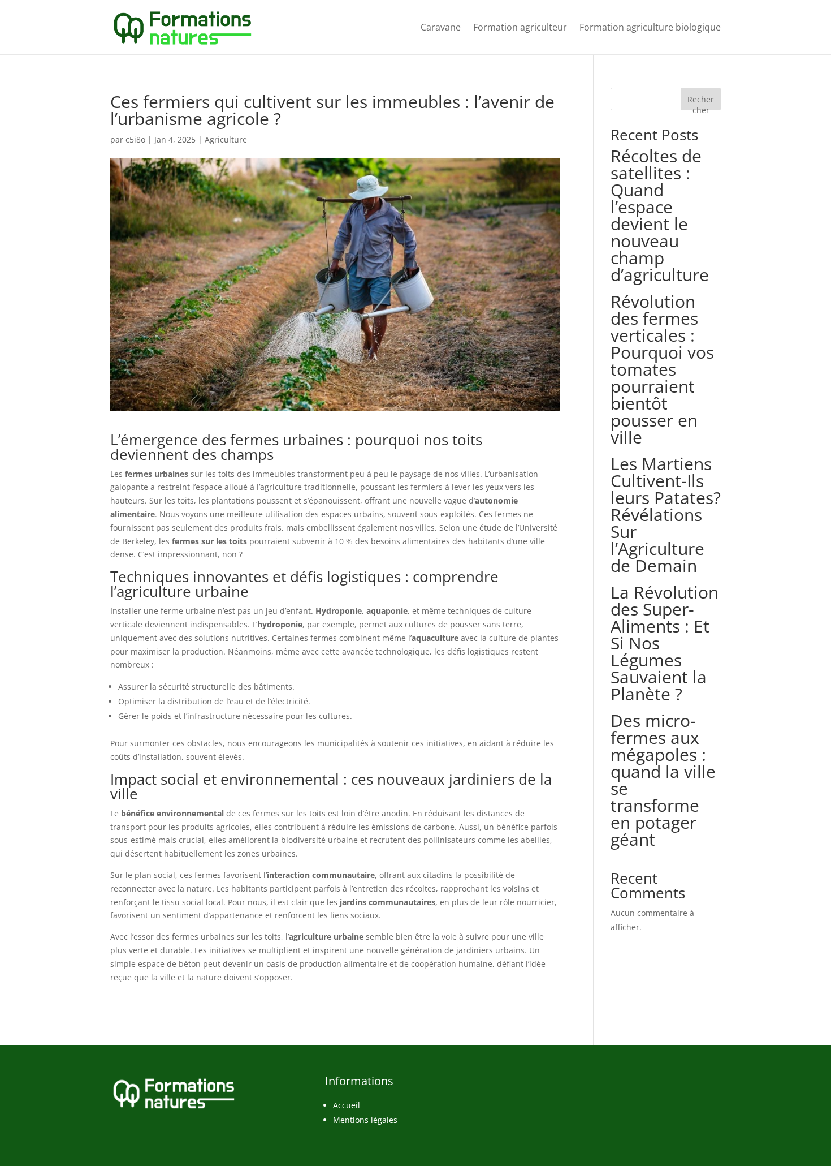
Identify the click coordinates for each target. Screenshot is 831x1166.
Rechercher (700, 102)
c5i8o (135, 139)
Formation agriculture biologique (650, 27)
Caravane (441, 27)
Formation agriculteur (520, 27)
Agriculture (226, 139)
